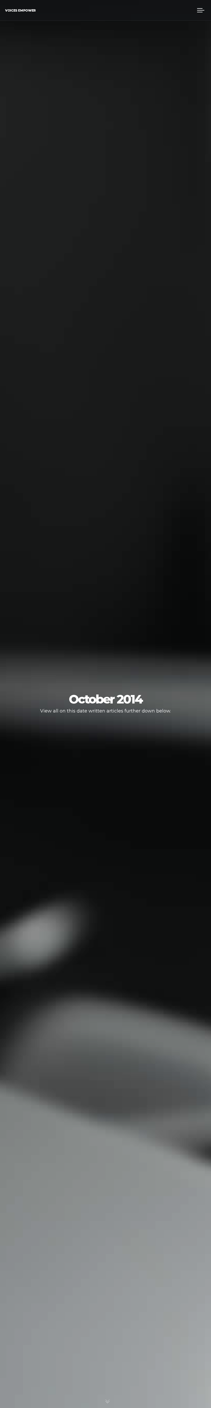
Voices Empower (20, 10)
